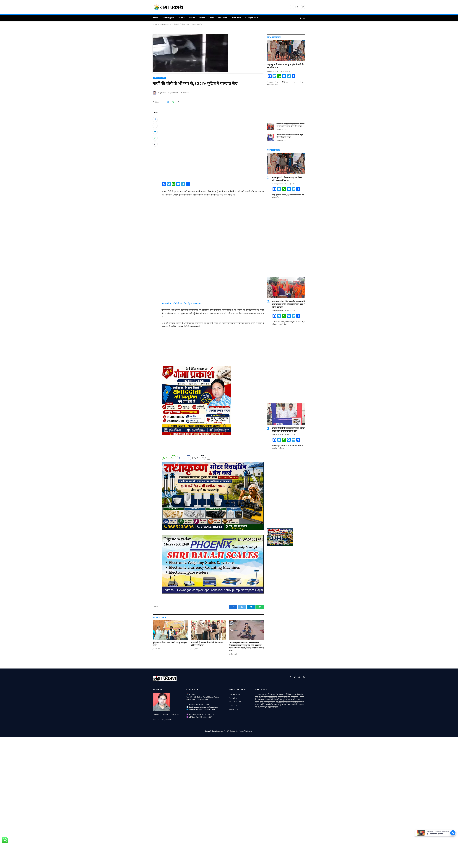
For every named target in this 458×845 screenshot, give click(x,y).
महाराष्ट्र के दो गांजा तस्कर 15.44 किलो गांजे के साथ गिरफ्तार (285, 66)
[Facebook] (155, 119)
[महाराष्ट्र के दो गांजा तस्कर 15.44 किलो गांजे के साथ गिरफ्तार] (286, 50)
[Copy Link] (178, 102)
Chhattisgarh (168, 18)
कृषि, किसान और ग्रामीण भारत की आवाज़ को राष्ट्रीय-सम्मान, (170, 644)
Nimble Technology (246, 731)
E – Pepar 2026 (251, 18)
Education (222, 18)
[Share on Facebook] (163, 102)
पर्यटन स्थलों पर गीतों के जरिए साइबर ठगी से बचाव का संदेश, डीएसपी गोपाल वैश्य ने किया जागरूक (290, 125)
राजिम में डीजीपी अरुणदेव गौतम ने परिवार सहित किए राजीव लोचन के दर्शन (290, 136)
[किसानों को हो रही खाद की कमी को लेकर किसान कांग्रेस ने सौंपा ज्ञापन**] (208, 630)
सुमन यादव (163, 93)
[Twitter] (155, 125)
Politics (192, 18)
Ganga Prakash (210, 731)
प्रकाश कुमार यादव (273, 71)
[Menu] (304, 18)
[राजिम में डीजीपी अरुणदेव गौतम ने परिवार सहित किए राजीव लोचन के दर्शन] (270, 137)
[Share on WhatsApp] (173, 102)
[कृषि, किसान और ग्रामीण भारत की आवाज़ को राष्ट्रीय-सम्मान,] (170, 630)
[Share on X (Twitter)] (168, 102)
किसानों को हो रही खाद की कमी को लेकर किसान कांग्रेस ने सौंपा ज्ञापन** (207, 644)
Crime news (236, 18)
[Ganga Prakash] (176, 7)
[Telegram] (155, 131)
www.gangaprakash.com (205, 709)
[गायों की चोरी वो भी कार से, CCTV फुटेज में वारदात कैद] (190, 71)
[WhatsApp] (155, 137)
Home (155, 18)
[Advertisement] (213, 129)
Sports (211, 18)
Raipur (202, 18)
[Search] (300, 18)
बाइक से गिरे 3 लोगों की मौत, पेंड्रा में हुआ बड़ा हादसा (181, 304)
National (181, 18)
